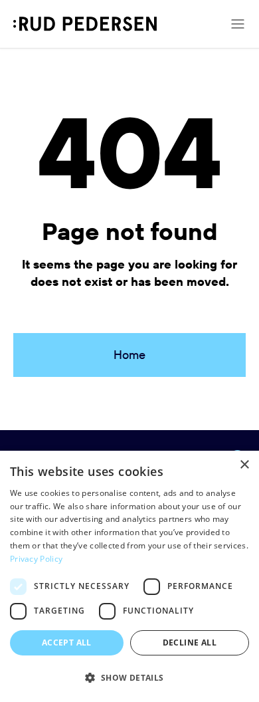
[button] (129, 678)
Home (129, 354)
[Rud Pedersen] (85, 24)
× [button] (244, 465)
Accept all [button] (67, 642)
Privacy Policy (36, 558)
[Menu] (238, 24)
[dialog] (129, 576)
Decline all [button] (189, 642)
